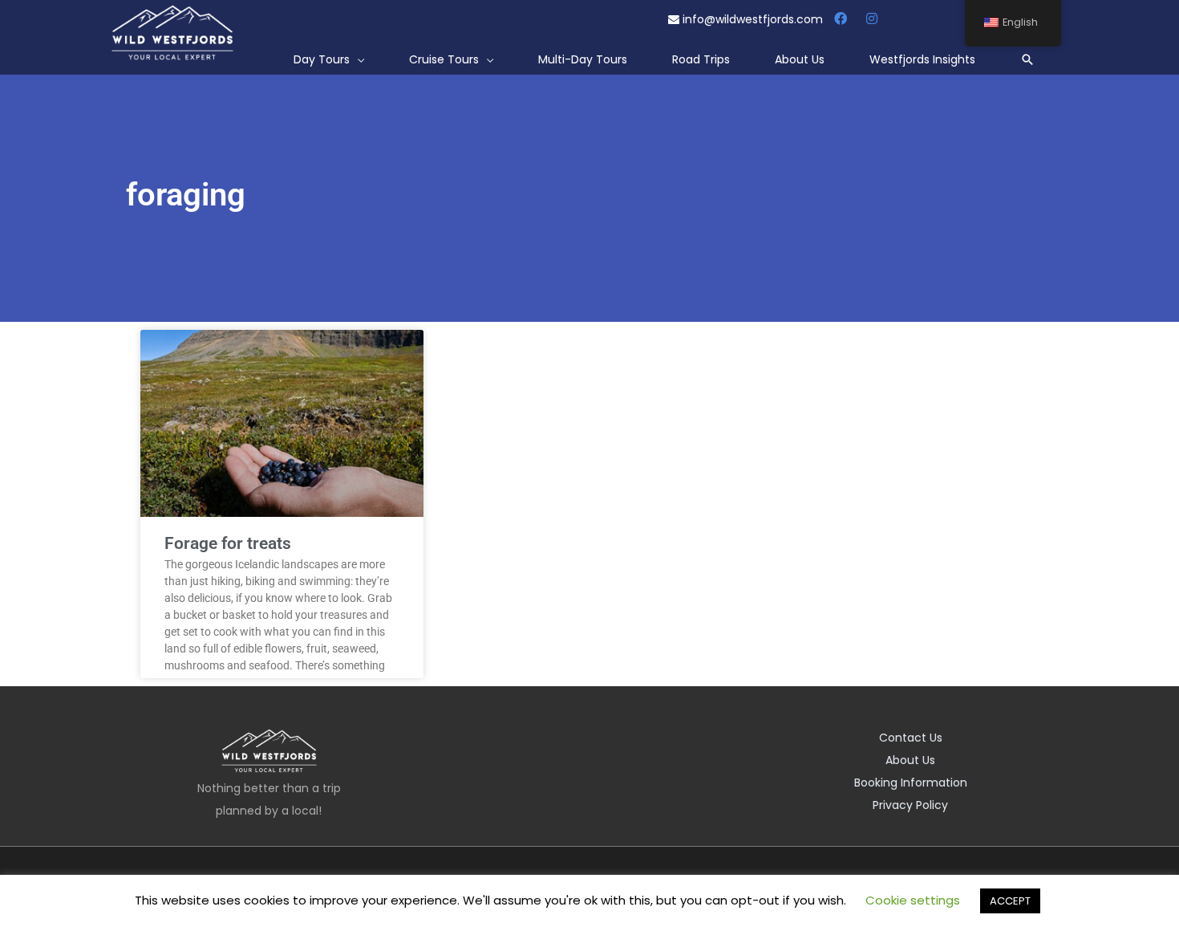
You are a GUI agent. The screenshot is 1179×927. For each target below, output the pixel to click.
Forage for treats (227, 543)
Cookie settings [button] (912, 900)
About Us (910, 760)
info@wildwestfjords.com (752, 19)
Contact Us (910, 738)
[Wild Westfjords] (172, 33)
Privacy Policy (910, 805)
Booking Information (910, 783)
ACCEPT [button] (1010, 901)
